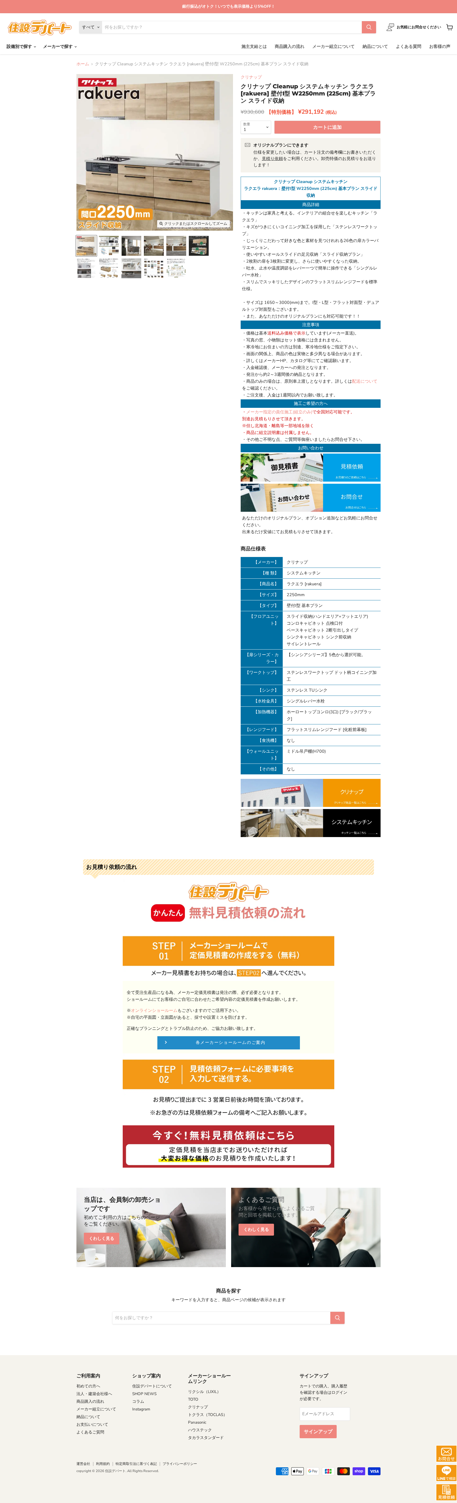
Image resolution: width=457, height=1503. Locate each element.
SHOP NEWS (144, 1393)
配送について (364, 381)
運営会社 (83, 1463)
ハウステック (200, 1430)
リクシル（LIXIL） (204, 1391)
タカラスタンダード (206, 1437)
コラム (138, 1401)
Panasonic (197, 1422)
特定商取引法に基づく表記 (136, 1463)
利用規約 (103, 1463)
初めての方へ (88, 1386)
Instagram (141, 1409)
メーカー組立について (333, 46)
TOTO (193, 1399)
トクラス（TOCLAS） (207, 1414)
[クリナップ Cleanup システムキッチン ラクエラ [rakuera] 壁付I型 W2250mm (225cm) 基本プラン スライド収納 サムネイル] (86, 245)
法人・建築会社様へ (94, 1393)
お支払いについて (92, 1424)
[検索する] (369, 27)
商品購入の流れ (289, 46)
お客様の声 (439, 46)
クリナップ (251, 77)
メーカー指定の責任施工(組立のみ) (279, 412)
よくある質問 (408, 46)
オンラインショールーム (154, 1010)
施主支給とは (254, 46)
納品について (375, 46)
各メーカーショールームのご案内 (231, 1042)
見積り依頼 (272, 159)
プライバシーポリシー (180, 1463)
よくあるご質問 (90, 1432)
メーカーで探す (58, 46)
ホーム (82, 64)
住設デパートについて (152, 1386)
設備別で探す (20, 46)
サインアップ (318, 1431)
